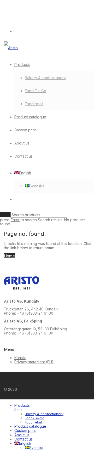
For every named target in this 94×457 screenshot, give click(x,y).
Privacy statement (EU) (34, 362)
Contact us (23, 156)
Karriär (20, 357)
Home (9, 255)
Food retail (34, 104)
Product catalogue (30, 117)
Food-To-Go (35, 90)
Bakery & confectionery (45, 77)
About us (22, 143)
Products (22, 64)
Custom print (25, 130)
